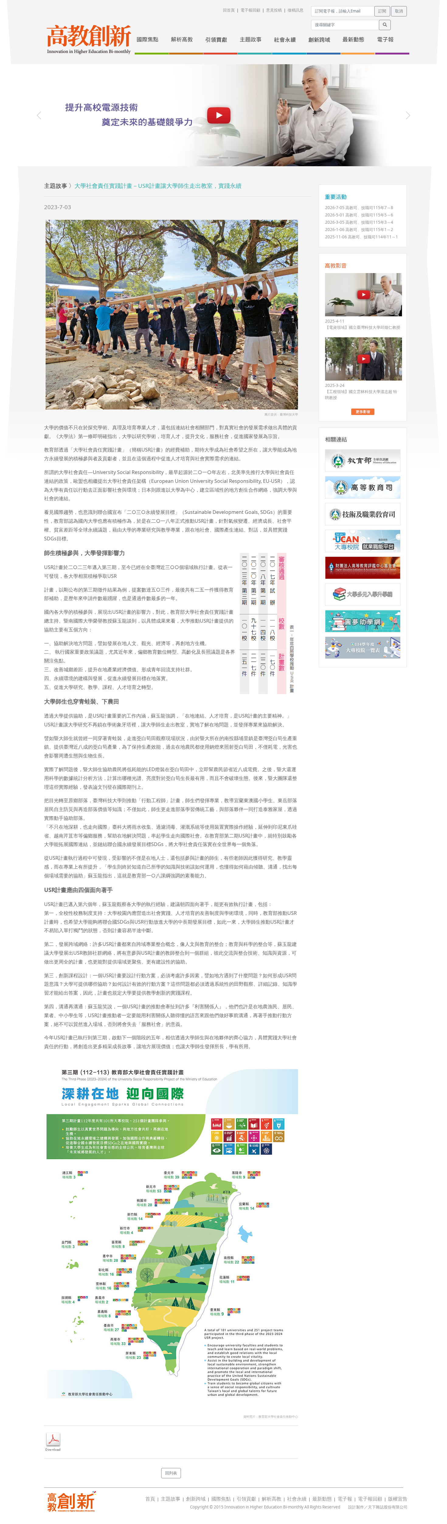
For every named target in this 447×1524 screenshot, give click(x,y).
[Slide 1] (212, 157)
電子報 (345, 1498)
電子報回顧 (250, 10)
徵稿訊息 (295, 10)
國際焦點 (221, 1498)
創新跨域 (196, 1498)
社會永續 (297, 1498)
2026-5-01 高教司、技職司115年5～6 (359, 215)
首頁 (150, 1498)
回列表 (171, 1473)
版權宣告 (397, 1498)
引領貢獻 (246, 1498)
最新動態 (322, 1498)
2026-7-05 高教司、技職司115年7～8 (359, 207)
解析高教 (271, 1498)
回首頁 (229, 10)
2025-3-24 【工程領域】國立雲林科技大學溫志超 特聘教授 (361, 391)
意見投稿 (274, 10)
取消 (399, 11)
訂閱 (382, 11)
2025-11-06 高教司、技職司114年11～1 (361, 237)
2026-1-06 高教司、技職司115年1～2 (359, 229)
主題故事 (170, 1498)
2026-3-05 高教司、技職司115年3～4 (359, 222)
